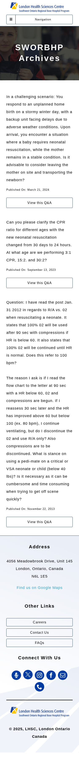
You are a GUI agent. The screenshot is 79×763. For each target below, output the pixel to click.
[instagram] (39, 675)
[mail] (62, 675)
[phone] (39, 687)
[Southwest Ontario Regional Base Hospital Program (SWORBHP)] (39, 706)
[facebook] (51, 675)
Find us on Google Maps (40, 588)
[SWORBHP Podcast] (16, 675)
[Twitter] (28, 674)
